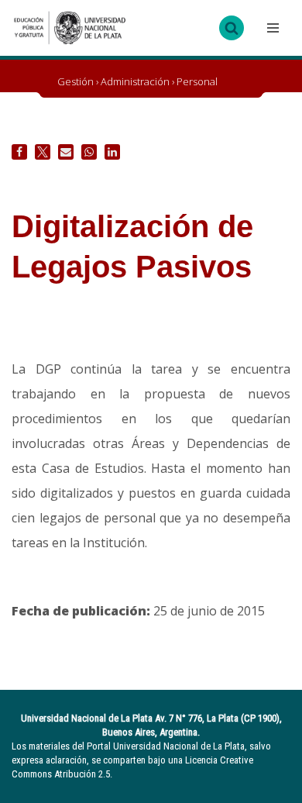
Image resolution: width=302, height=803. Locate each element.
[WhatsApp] (89, 152)
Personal (197, 81)
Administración (135, 81)
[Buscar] (231, 28)
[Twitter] (42, 152)
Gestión (75, 81)
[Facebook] (19, 152)
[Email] (66, 152)
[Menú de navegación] (271, 28)
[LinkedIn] (112, 152)
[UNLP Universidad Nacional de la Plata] (70, 28)
